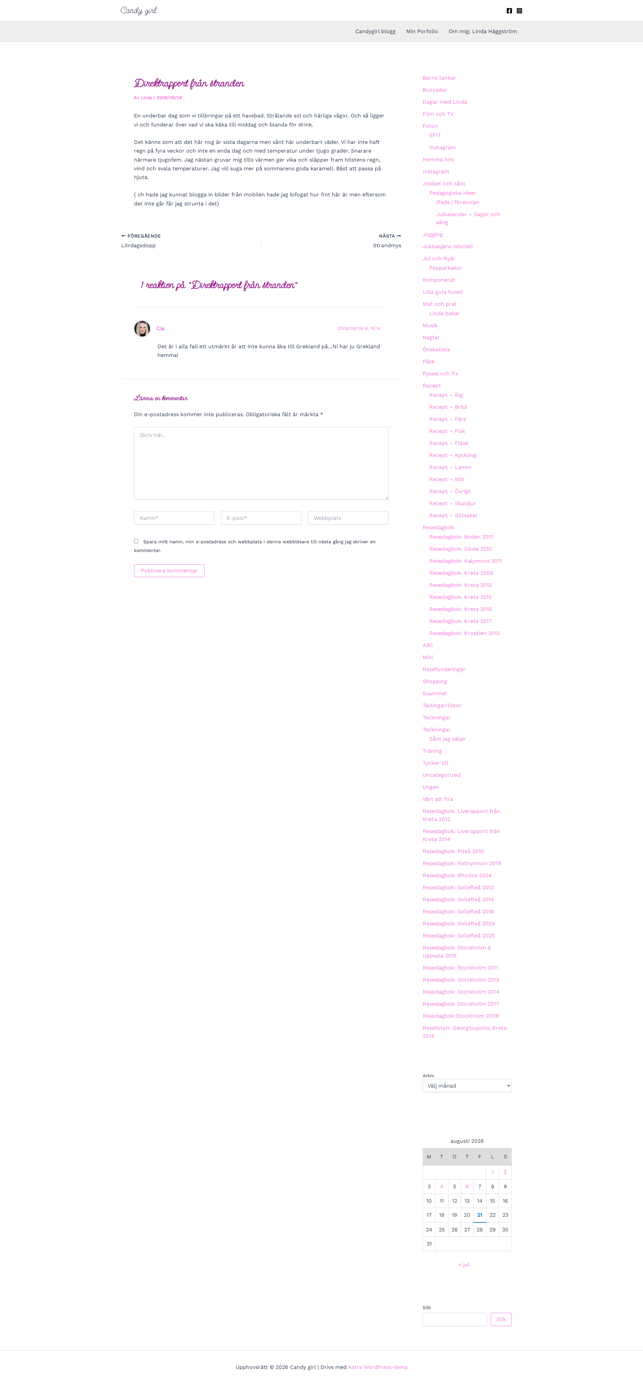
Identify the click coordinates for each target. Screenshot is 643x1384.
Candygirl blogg (375, 31)
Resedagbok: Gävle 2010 (460, 549)
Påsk (429, 361)
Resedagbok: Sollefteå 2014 (458, 899)
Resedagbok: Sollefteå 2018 (458, 911)
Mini (428, 657)
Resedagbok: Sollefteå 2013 (458, 887)
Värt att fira (438, 799)
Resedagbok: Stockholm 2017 (461, 1004)
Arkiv (428, 1075)
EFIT (435, 135)
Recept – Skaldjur (452, 503)
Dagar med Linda (445, 102)
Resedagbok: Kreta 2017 (460, 621)
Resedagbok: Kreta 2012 (460, 585)
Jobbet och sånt (444, 183)
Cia (160, 328)
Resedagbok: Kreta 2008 (461, 573)
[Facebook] (509, 11)
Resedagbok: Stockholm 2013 (461, 980)
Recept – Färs (447, 419)
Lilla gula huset (443, 292)
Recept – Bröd (448, 407)
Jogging (433, 234)
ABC (428, 645)
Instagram (442, 147)
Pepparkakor (445, 268)
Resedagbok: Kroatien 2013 (464, 633)
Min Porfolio (422, 31)
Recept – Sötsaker (453, 515)
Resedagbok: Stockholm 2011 (460, 967)
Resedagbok (438, 527)
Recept (432, 385)
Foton (430, 126)
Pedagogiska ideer (452, 193)
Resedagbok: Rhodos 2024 (457, 875)
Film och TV (438, 114)
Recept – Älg (446, 395)
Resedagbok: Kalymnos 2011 (465, 561)
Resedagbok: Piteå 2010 (453, 851)
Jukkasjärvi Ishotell (448, 246)
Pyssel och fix (440, 373)
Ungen (431, 787)
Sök (427, 1307)
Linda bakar (444, 313)
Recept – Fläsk (449, 443)
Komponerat (439, 280)
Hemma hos (438, 159)
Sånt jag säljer (447, 739)
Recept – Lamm (450, 467)
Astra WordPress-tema (378, 1367)
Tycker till (435, 763)
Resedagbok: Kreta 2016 (460, 609)
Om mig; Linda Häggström (483, 31)
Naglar (431, 337)
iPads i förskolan (457, 202)
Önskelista (436, 349)
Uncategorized (441, 775)
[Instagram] (519, 11)
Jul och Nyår (439, 258)
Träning (432, 751)
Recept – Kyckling (452, 455)
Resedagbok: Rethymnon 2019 (462, 863)
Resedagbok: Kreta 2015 (460, 597)
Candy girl (138, 10)
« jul (464, 1264)
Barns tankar (439, 78)
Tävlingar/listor (442, 705)
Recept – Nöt (447, 479)
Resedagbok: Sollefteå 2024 (459, 923)
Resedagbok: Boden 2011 (461, 537)
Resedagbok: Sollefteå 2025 (459, 935)
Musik (430, 325)
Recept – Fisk (447, 431)
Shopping (435, 681)
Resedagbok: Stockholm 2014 (461, 992)
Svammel (434, 693)
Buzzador (435, 90)
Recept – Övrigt (450, 491)
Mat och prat (440, 304)
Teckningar (437, 717)
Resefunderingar (444, 669)
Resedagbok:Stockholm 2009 (461, 1016)
